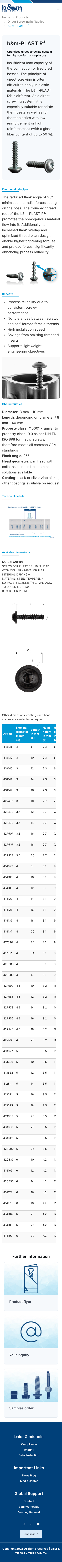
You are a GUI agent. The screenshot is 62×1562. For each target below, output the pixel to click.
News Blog (29, 1475)
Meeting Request (29, 1512)
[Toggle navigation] (57, 8)
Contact (29, 1501)
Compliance (29, 1444)
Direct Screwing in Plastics (26, 21)
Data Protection (29, 1455)
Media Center (29, 1481)
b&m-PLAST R (18, 26)
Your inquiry (19, 1355)
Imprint (29, 1449)
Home (6, 17)
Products (22, 17)
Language (29, 1534)
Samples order (21, 1408)
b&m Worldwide (29, 1506)
